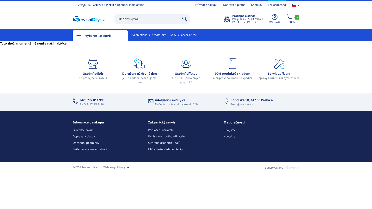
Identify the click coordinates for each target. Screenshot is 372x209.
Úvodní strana (139, 35)
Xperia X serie (189, 35)
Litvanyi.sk (123, 167)
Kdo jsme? (230, 130)
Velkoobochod (277, 5)
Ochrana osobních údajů (164, 143)
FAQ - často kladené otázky (165, 149)
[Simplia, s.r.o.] (291, 167)
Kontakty (256, 5)
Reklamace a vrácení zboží (90, 149)
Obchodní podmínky (86, 143)
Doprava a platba (234, 5)
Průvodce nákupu (206, 5)
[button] (295, 5)
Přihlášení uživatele (161, 130)
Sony (173, 35)
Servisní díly (159, 35)
